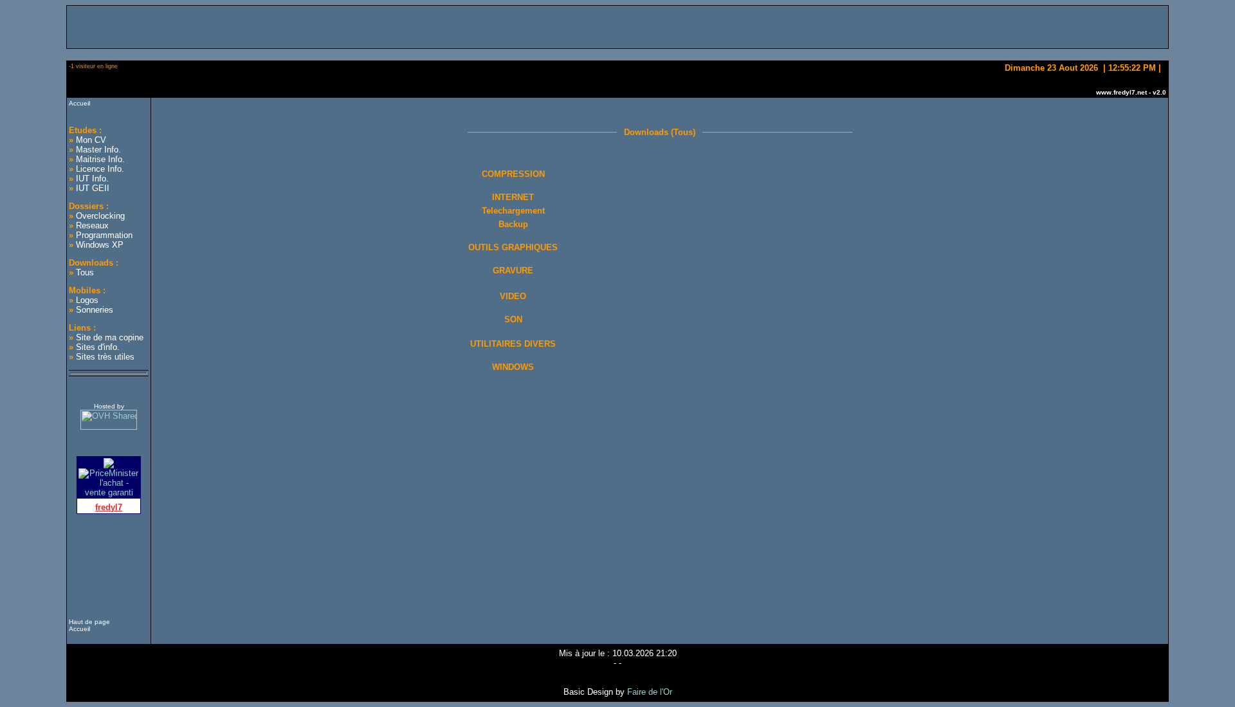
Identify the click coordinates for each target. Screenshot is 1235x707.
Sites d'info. (98, 347)
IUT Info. (92, 178)
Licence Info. (100, 169)
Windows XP (100, 245)
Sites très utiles (105, 357)
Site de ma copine (109, 337)
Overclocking (100, 216)
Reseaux (92, 225)
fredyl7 (108, 507)
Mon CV (91, 140)
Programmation (104, 235)
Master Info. (98, 149)
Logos (87, 300)
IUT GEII (92, 188)
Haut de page (89, 621)
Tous (85, 272)
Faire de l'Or (649, 692)
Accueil (79, 103)
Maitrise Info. (100, 159)
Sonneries (94, 310)
